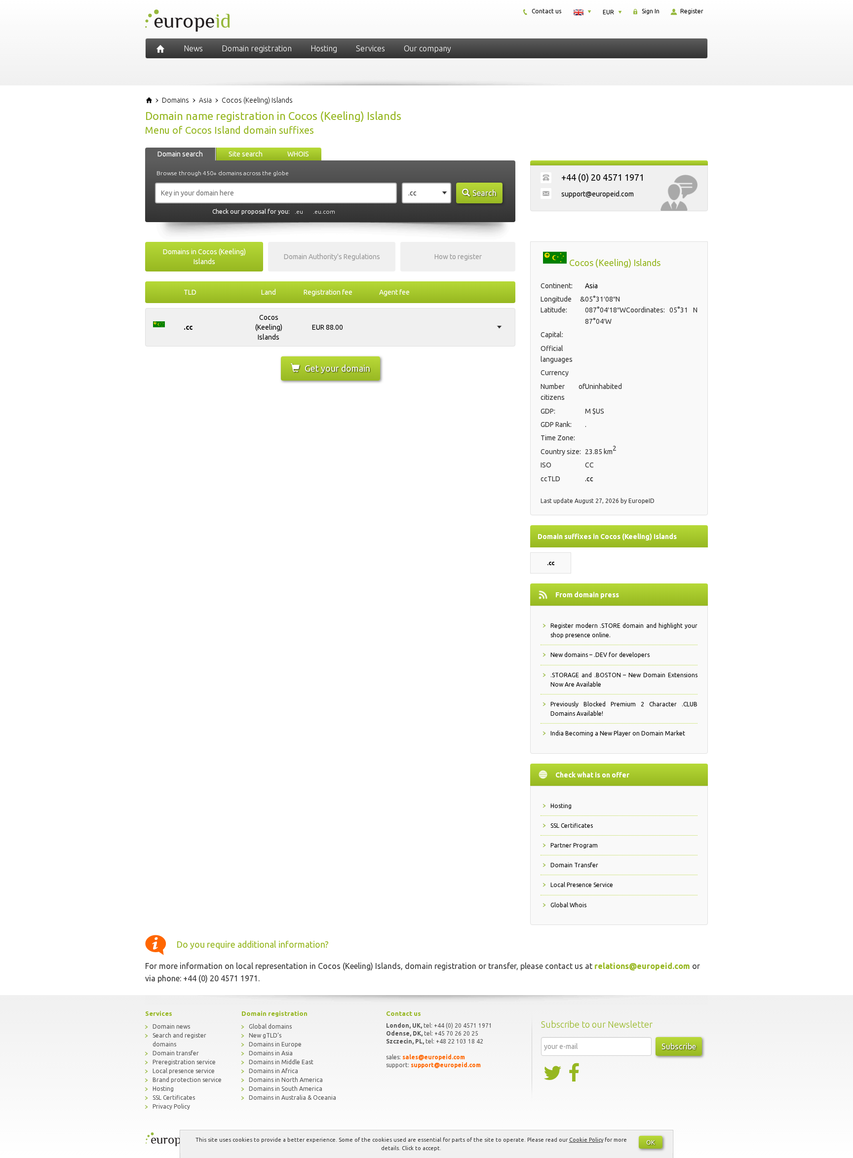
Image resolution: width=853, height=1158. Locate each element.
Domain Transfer (574, 865)
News (193, 48)
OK (650, 1142)
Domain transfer (176, 1053)
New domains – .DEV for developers (600, 655)
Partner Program (574, 845)
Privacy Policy (171, 1106)
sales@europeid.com (433, 1057)
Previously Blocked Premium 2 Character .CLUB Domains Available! (624, 709)
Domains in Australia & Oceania (292, 1097)
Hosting (323, 48)
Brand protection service (187, 1080)
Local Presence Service (581, 885)
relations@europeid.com (642, 966)
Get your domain (337, 368)
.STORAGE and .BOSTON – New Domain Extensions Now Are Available (624, 680)
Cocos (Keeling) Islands (268, 327)
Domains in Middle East (281, 1062)
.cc (589, 479)
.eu (299, 211)
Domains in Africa (273, 1071)
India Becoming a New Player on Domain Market (617, 733)
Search (484, 193)
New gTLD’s (265, 1035)
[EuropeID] (160, 48)
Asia (591, 286)
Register (691, 11)
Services (370, 48)
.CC (188, 327)
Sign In (649, 11)
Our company (427, 48)
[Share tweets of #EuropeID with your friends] (553, 1073)
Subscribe (678, 1046)
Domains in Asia (271, 1053)
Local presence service (184, 1071)
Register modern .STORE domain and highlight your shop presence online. (624, 630)
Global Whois (568, 905)
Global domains (270, 1026)
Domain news (171, 1026)
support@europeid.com (597, 194)
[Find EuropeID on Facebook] (575, 1073)
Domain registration (257, 48)
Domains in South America (285, 1088)
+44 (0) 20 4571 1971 (602, 177)
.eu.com (324, 211)
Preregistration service (184, 1062)
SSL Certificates (571, 825)
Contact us (545, 11)
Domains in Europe (275, 1044)
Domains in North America (286, 1080)
